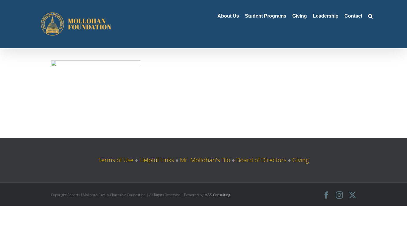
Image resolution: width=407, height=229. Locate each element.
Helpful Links (156, 160)
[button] (370, 15)
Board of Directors (261, 160)
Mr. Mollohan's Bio (205, 160)
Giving (300, 160)
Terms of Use (115, 160)
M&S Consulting (217, 194)
